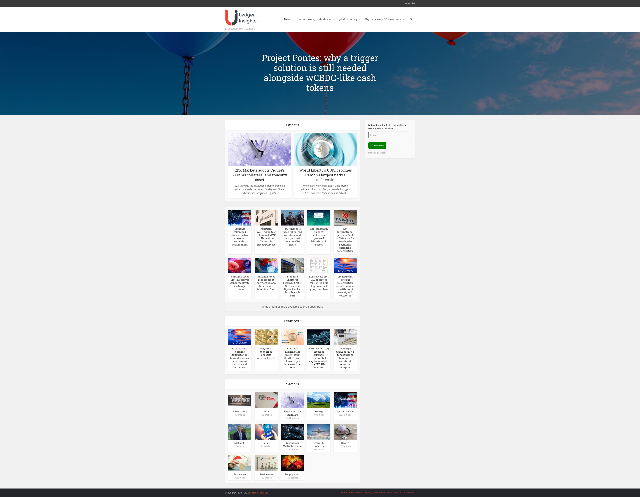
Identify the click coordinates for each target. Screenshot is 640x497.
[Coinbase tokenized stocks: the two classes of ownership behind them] (239, 217)
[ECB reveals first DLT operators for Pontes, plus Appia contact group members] (318, 265)
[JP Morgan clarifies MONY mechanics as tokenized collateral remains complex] (345, 337)
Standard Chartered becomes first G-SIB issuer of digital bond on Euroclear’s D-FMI (292, 286)
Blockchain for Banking (292, 413)
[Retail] (266, 431)
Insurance (240, 474)
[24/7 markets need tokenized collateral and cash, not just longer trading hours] (292, 217)
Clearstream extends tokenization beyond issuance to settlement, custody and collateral (345, 286)
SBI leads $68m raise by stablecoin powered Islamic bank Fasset (319, 236)
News (288, 19)
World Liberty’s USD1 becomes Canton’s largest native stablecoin (325, 175)
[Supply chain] (292, 463)
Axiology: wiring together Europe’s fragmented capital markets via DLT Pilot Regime (319, 358)
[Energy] (318, 400)
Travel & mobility (319, 444)
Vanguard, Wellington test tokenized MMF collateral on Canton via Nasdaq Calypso (266, 236)
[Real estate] (266, 463)
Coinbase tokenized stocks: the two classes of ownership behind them (239, 236)
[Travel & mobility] (318, 431)
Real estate (266, 474)
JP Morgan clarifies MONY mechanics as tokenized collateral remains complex (345, 358)
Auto (266, 411)
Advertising (240, 411)
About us (398, 492)
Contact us (409, 492)
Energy (319, 411)
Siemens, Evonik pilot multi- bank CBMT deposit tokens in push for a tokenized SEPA (293, 358)
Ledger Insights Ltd (258, 492)
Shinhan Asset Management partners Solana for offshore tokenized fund (266, 283)
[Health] (345, 431)
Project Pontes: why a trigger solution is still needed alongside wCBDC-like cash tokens (320, 73)
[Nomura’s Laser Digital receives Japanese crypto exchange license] (239, 265)
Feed (389, 492)
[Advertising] (239, 400)
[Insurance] (239, 463)
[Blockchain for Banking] (292, 400)
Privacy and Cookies (375, 492)
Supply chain (292, 474)
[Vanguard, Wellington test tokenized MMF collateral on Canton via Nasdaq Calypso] (266, 217)
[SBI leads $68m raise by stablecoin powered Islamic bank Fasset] (318, 217)
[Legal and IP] (239, 431)
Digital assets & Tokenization (384, 19)
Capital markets (345, 411)
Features (291, 320)
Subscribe (410, 3)
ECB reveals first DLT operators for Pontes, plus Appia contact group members (318, 283)
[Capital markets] (345, 400)
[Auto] (266, 400)
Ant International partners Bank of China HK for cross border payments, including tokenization (345, 239)
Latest (291, 124)
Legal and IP (239, 443)
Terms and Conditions (352, 492)
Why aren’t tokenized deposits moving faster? (266, 353)
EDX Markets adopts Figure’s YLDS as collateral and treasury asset (259, 175)
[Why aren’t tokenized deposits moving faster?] (266, 337)
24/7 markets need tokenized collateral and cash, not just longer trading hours (292, 236)
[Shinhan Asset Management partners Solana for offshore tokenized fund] (266, 265)
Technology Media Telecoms (292, 444)
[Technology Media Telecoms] (292, 431)
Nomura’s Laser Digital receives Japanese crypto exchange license (240, 283)
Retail (266, 443)
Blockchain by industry (312, 19)
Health (345, 443)
